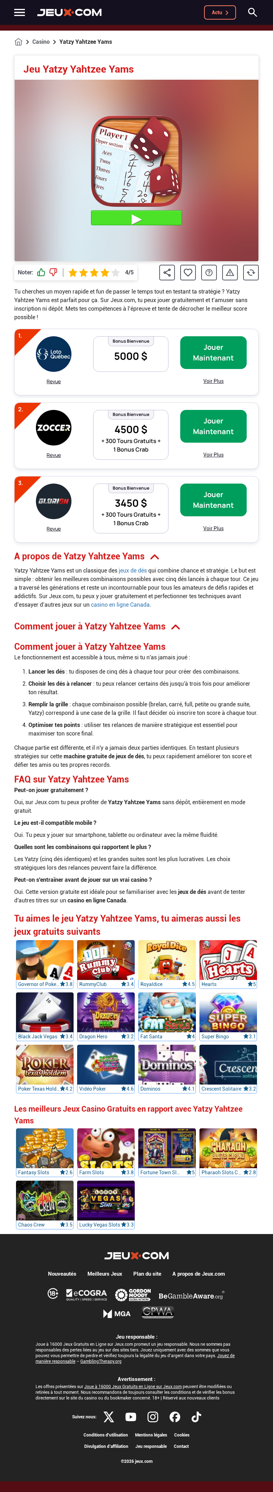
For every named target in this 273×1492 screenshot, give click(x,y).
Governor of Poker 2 (39, 984)
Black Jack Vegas (37, 1036)
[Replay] (251, 272)
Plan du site (147, 1274)
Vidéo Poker (92, 1089)
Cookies (181, 1435)
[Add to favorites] (188, 272)
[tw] (108, 1417)
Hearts (209, 984)
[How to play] (209, 272)
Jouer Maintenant (213, 352)
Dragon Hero (93, 1036)
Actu (217, 12)
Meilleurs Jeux (104, 1274)
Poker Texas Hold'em (39, 1089)
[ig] (153, 1417)
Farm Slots (91, 1172)
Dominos (150, 1089)
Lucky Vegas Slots (99, 1225)
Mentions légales (151, 1435)
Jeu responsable (151, 1446)
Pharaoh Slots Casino (222, 1172)
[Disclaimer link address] (86, 1294)
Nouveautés (62, 1274)
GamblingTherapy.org (101, 1361)
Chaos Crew (31, 1225)
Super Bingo (215, 1036)
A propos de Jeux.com (198, 1274)
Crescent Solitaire (221, 1089)
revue (54, 381)
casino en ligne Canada (120, 604)
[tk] (196, 1417)
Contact (181, 1446)
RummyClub (93, 984)
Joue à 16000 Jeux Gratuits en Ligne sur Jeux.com (133, 1386)
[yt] (130, 1417)
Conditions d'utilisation (106, 1435)
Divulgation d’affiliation (106, 1446)
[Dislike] (53, 272)
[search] (253, 12)
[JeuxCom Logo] (69, 12)
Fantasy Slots (33, 1172)
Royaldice (151, 984)
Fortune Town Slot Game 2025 (161, 1172)
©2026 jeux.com (136, 1461)
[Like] (41, 272)
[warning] (230, 273)
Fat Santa (151, 1036)
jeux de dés (133, 570)
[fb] (175, 1417)
